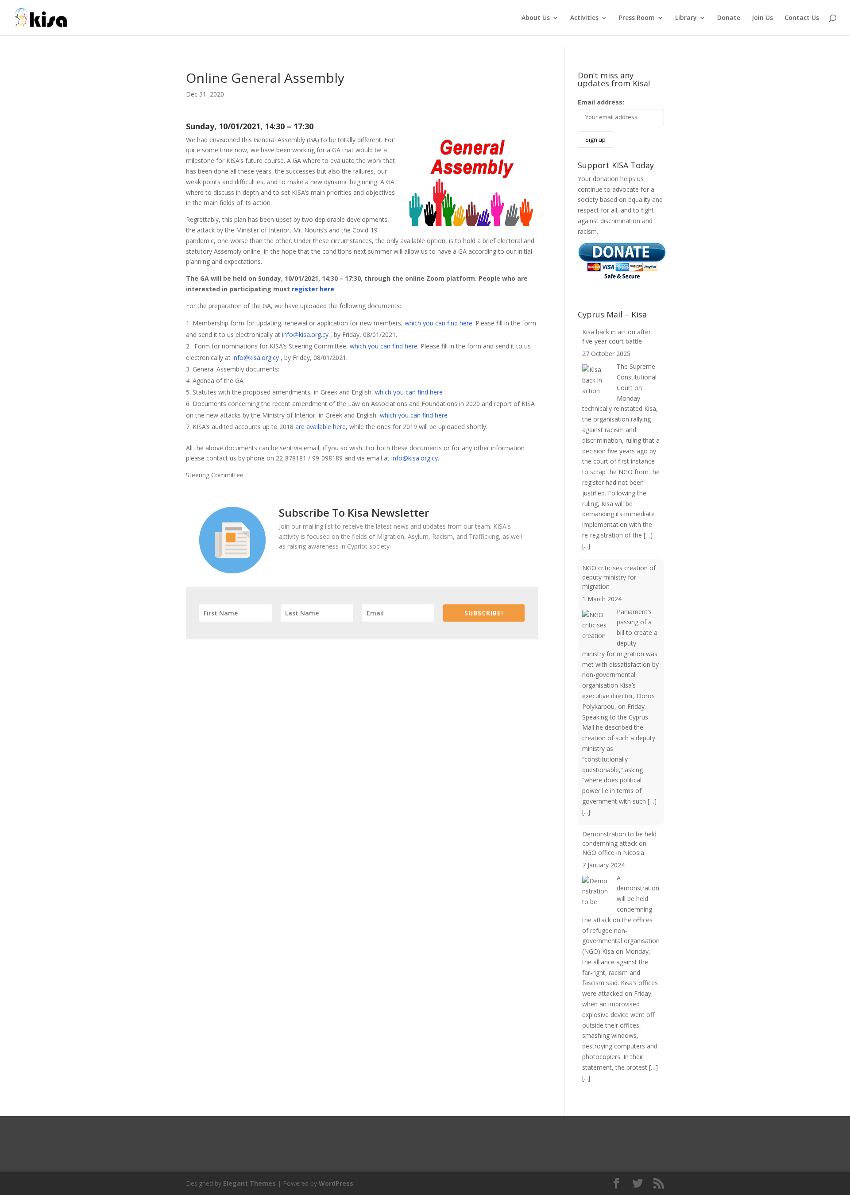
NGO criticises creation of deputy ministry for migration (619, 577)
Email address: (601, 102)
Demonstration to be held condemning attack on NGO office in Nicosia (619, 843)
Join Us (762, 18)
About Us (536, 18)
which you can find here (438, 323)
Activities (584, 18)
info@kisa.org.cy (305, 334)
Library (686, 18)
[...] (586, 545)
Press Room (637, 18)
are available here (320, 426)
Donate (728, 18)
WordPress (336, 1183)
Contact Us (801, 18)
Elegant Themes (249, 1183)
